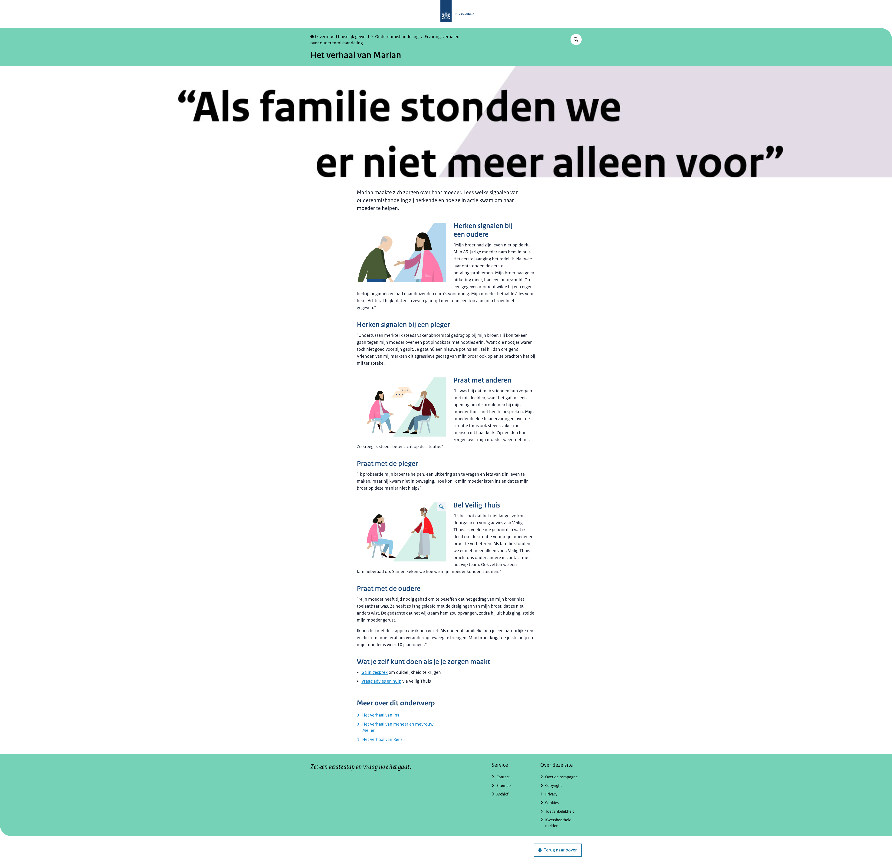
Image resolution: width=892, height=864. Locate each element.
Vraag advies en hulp (381, 681)
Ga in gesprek (374, 672)
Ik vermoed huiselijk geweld (342, 36)
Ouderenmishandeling (397, 36)
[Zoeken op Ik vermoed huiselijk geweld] (576, 39)
